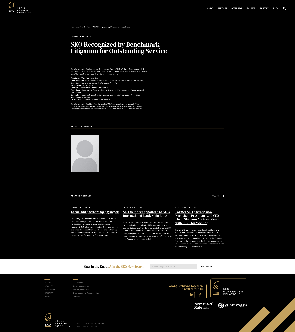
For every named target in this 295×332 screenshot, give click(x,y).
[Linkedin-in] (192, 295)
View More (216, 196)
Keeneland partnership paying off (95, 212)
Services (222, 8)
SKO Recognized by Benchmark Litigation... (111, 27)
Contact (264, 8)
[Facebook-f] (200, 295)
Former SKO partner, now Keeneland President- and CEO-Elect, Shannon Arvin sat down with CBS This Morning (197, 217)
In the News (87, 27)
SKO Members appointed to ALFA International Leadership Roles (146, 214)
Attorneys (237, 8)
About (210, 8)
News (275, 8)
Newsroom (75, 27)
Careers (251, 8)
